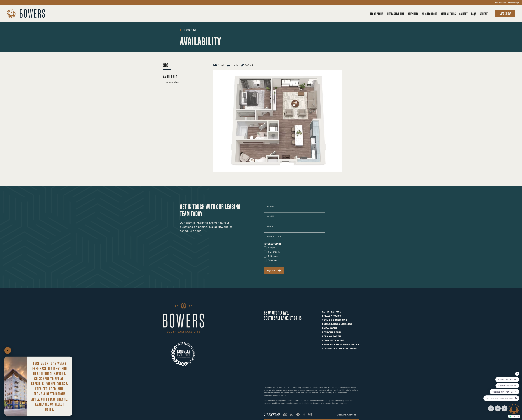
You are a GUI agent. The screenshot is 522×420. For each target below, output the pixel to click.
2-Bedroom (274, 256)
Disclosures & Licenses (337, 324)
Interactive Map (395, 13)
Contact (484, 13)
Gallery (463, 13)
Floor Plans (376, 13)
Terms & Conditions (334, 320)
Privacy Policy (331, 316)
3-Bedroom (274, 260)
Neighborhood (429, 13)
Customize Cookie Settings (339, 348)
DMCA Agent (329, 328)
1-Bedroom (274, 252)
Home (187, 30)
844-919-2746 (500, 3)
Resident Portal (332, 332)
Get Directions (331, 311)
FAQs (473, 13)
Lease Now (505, 13)
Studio (271, 247)
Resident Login (513, 3)
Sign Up (271, 270)
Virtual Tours (448, 13)
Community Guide (333, 340)
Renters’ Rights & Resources (340, 344)
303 (194, 30)
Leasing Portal (332, 336)
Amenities (413, 13)
